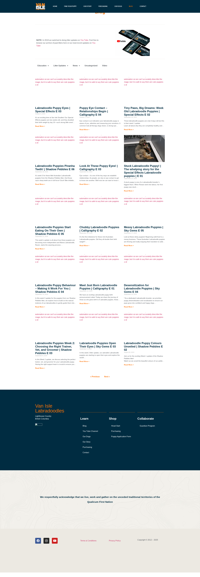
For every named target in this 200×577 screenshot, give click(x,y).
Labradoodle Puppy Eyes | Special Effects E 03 (52, 109)
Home (55, 6)
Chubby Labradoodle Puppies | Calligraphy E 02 (99, 229)
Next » (107, 377)
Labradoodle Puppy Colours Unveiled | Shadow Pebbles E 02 (143, 346)
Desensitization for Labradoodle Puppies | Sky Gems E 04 (142, 288)
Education (42, 66)
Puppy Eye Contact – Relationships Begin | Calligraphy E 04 (94, 111)
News (75, 66)
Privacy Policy (115, 541)
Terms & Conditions (88, 541)
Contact (143, 6)
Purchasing (103, 6)
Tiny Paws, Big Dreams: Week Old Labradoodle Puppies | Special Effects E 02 (143, 111)
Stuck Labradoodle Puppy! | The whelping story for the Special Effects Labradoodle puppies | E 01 (142, 170)
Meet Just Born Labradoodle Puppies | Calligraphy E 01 (98, 287)
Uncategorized (91, 66)
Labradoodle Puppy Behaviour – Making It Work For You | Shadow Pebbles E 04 (55, 288)
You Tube (84, 40)
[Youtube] (55, 541)
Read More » (40, 126)
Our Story (87, 6)
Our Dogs (118, 6)
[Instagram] (46, 541)
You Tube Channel (90, 431)
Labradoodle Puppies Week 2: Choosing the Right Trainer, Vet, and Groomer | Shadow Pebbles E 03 (55, 348)
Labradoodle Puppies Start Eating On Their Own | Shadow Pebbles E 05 (53, 230)
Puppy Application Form (121, 437)
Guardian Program (147, 426)
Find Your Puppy (70, 6)
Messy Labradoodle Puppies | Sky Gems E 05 (143, 229)
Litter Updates (59, 66)
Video (104, 66)
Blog (131, 6)
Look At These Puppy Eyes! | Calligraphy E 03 (99, 167)
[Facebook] (38, 541)
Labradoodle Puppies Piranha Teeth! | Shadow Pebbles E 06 (55, 167)
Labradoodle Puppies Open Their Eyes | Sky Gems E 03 (98, 345)
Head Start (115, 426)
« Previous (95, 377)
